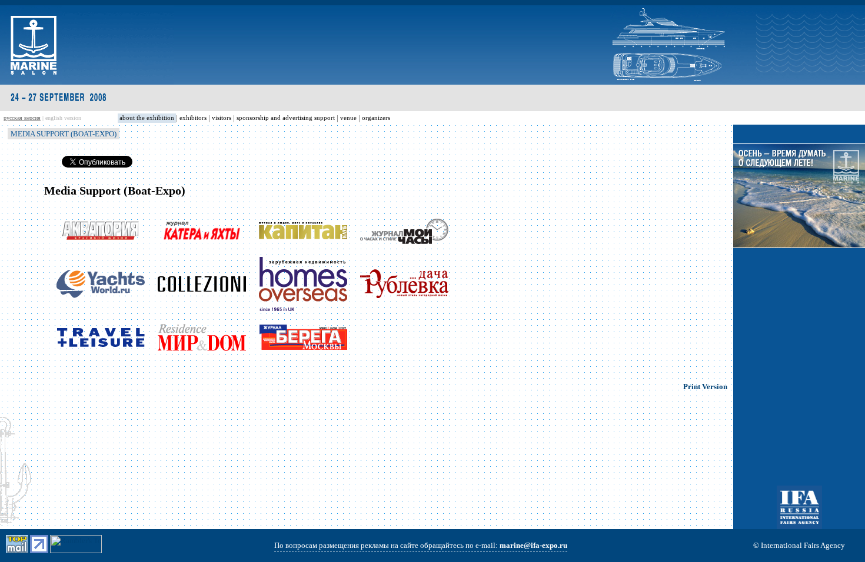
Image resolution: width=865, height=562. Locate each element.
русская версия (22, 118)
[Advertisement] (799, 325)
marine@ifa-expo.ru (533, 545)
